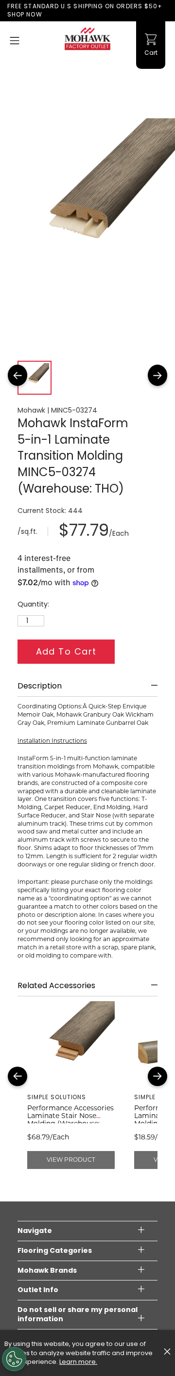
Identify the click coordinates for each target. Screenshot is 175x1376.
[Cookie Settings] (14, 1359)
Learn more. (78, 1361)
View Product (71, 1159)
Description (40, 686)
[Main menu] (14, 41)
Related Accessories (56, 985)
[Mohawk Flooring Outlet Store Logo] (87, 38)
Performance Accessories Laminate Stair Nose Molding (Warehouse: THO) (70, 1120)
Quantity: (33, 604)
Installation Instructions (52, 740)
